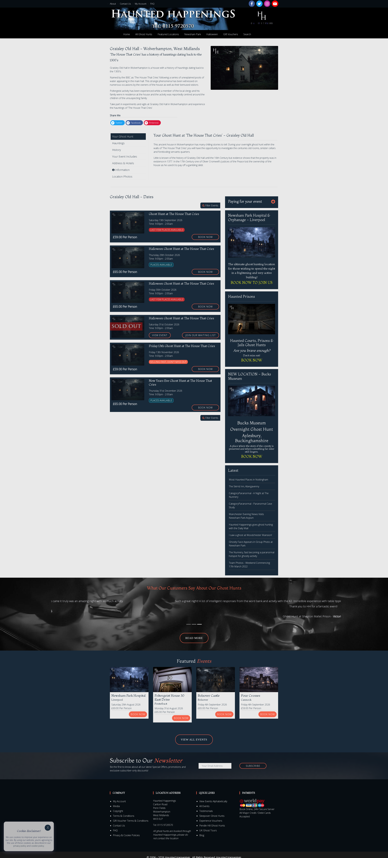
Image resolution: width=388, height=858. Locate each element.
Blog (201, 835)
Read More (194, 638)
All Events (204, 806)
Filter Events (211, 205)
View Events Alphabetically (213, 801)
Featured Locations (168, 34)
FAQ (152, 3)
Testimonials (206, 811)
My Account (140, 3)
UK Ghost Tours (208, 830)
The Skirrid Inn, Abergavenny (244, 486)
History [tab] (116, 150)
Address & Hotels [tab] (123, 163)
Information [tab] (122, 170)
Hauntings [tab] (118, 143)
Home (126, 34)
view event (159, 335)
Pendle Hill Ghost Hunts (212, 825)
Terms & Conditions (123, 816)
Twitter (118, 122)
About (113, 3)
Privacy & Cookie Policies (126, 835)
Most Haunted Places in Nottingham (248, 479)
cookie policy (37, 845)
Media (116, 806)
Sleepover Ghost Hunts (211, 816)
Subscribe (253, 765)
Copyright (118, 811)
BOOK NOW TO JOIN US (252, 282)
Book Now (205, 237)
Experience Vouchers (210, 820)
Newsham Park (192, 34)
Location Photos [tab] (122, 176)
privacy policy (19, 845)
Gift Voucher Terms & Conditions (130, 820)
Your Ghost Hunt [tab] (122, 136)
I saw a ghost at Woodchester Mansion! (250, 535)
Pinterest (153, 122)
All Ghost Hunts (143, 34)
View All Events (194, 739)
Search (247, 34)
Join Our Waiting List (200, 335)
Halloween (212, 34)
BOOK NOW (251, 360)
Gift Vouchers (230, 34)
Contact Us (125, 3)
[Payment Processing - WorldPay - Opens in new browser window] (251, 802)
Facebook (135, 122)
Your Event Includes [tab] (124, 156)
